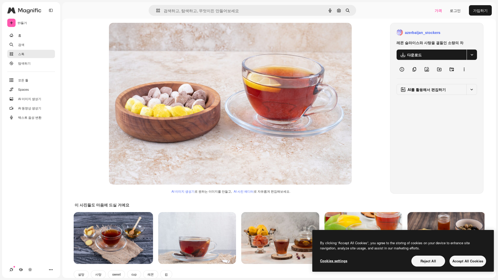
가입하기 (480, 10)
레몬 (151, 274)
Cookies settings (333, 260)
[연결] (11, 269)
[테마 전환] (30, 269)
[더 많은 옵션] (464, 69)
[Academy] (21, 269)
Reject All (428, 260)
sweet (116, 274)
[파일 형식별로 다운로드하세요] (472, 55)
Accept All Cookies (467, 260)
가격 (438, 10)
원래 (139, 32)
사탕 (98, 274)
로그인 (455, 10)
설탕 (81, 274)
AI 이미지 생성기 (183, 191)
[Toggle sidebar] (51, 10)
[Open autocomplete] (156, 10)
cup (134, 274)
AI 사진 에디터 (244, 191)
